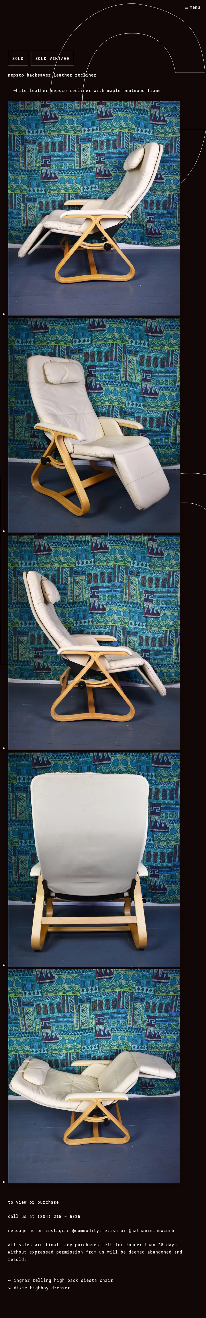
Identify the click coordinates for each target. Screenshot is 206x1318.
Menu (195, 7)
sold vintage (52, 58)
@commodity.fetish (95, 1230)
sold (18, 58)
